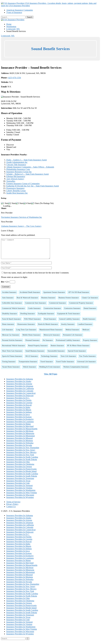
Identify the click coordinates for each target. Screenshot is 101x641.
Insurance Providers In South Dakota (21, 476)
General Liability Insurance (69, 319)
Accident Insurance (9, 292)
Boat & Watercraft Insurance (27, 298)
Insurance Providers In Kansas (19, 417)
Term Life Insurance (68, 356)
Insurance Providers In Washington (20, 490)
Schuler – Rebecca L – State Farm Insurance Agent (27, 174)
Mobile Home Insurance (31, 335)
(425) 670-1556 (14, 78)
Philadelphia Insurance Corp (18, 169)
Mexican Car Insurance (10, 335)
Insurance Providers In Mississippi (20, 436)
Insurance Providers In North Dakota (21, 459)
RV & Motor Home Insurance (78, 345)
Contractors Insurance (72, 308)
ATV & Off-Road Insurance (78, 292)
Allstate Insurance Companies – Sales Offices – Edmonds (30, 167)
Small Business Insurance (35, 351)
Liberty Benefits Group (16, 191)
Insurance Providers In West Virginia (21, 492)
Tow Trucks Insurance (87, 356)
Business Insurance (48, 298)
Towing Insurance (8, 361)
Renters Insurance (57, 345)
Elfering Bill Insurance (15, 176)
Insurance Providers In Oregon (19, 466)
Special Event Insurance (77, 351)
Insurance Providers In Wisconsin (20, 495)
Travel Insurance (46, 361)
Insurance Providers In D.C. (18, 398)
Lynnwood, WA (7, 36)
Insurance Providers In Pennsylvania (21, 469)
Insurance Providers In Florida (18, 400)
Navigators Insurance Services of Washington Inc (21, 217)
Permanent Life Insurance (72, 335)
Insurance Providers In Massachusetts (21, 429)
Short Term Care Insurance (12, 351)
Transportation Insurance (28, 361)
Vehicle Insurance (29, 367)
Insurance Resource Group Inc (19, 172)
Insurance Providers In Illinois (18, 410)
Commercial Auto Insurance (35, 303)
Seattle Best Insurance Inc (17, 193)
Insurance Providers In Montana (19, 440)
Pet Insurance (48, 340)
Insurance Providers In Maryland (20, 426)
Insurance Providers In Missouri (19, 438)
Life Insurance (7, 330)
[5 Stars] (35, 203)
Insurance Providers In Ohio (18, 462)
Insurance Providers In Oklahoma (20, 464)
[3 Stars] (20, 203)
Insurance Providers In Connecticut (21, 393)
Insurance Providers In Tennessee (20, 478)
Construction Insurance (52, 308)
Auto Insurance (7, 298)
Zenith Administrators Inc (16, 162)
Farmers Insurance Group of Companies (23, 183)
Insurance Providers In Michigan (19, 431)
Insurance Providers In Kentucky (20, 419)
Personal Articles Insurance (12, 340)
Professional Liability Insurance (68, 340)
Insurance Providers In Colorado (19, 391)
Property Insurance (90, 340)
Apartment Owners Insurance (54, 292)
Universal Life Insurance (86, 361)
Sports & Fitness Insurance (12, 356)
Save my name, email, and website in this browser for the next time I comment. (36, 273)
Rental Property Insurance (37, 345)
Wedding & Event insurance (49, 367)
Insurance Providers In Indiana (19, 412)
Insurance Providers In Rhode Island (21, 471)
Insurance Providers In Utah (18, 483)
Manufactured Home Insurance (50, 330)
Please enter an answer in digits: (14, 277)
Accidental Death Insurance (30, 292)
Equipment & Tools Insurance (68, 313)
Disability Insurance (9, 313)
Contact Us (11, 506)
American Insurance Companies (19, 10)
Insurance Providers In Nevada (19, 445)
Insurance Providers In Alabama (19, 379)
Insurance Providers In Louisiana (20, 421)
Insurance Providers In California (20, 388)
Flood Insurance (50, 319)
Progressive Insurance (15, 188)
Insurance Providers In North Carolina (22, 457)
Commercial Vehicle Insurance (13, 308)
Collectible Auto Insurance (12, 303)
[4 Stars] (27, 203)
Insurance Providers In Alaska (18, 381)
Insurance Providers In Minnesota (20, 433)
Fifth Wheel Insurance (32, 319)
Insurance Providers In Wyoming (20, 497)
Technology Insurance (49, 356)
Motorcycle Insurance (52, 335)
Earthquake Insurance (46, 313)
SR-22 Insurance (31, 356)
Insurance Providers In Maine (18, 424)
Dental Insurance (90, 308)
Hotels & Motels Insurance (48, 324)
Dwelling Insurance (27, 313)
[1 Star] (4, 203)
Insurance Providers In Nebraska (19, 443)
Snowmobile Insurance (56, 351)
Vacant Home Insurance (11, 367)
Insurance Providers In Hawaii (19, 405)
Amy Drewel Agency (15, 179)
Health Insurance (89, 319)
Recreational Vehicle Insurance (13, 345)
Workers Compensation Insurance (75, 367)
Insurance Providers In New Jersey (20, 450)
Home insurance (8, 324)
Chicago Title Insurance (16, 164)
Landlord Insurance (85, 324)
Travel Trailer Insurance (65, 361)
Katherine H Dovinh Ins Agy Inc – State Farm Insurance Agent (32, 186)
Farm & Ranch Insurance (11, 319)
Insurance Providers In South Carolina (22, 474)
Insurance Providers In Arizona (19, 384)
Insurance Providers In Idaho (18, 407)
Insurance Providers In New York (20, 455)
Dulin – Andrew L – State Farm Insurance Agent (26, 160)
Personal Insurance (32, 340)
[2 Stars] (12, 203)
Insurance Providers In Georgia (19, 403)
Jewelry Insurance (67, 324)
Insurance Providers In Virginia (19, 488)
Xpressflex (10, 181)
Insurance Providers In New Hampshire (22, 447)
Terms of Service (13, 502)
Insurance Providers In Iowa (18, 414)
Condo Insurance (34, 308)
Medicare (85, 330)
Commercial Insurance (57, 303)
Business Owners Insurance (69, 298)
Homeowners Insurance (26, 324)
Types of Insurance (14, 12)
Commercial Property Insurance (81, 303)
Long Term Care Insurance (26, 330)
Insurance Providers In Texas (18, 481)
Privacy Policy (12, 504)
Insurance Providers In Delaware (20, 395)
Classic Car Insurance (90, 298)
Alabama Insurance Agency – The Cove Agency (21, 226)
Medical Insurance (72, 330)
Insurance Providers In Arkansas (19, 386)
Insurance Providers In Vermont (19, 485)
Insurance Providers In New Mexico (21, 452)
